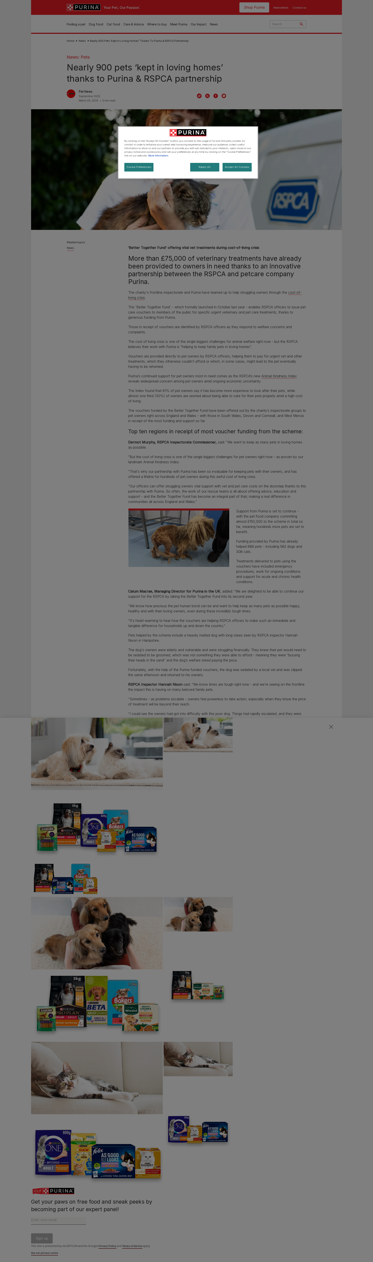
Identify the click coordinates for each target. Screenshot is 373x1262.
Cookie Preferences (138, 166)
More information (158, 155)
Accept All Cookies (237, 166)
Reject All (205, 166)
